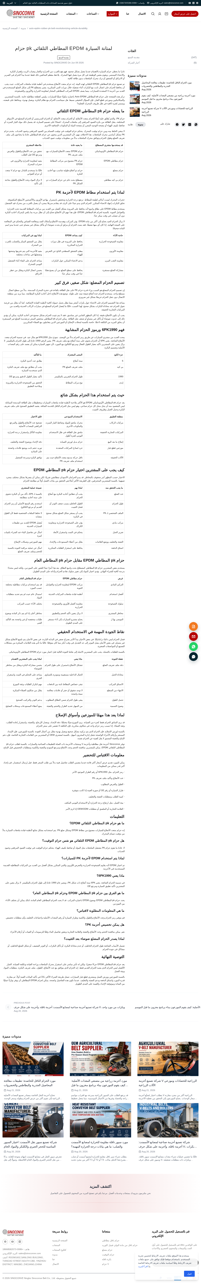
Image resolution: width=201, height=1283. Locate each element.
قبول (189, 1273)
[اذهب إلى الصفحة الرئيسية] (21, 13)
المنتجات (56, 1245)
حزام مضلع (107, 1250)
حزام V (105, 1264)
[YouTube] (189, 3)
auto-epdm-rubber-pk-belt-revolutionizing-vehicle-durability (58, 28)
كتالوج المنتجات (59, 1250)
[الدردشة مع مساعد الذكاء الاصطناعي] (193, 656)
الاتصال (55, 1264)
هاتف (16, 1249)
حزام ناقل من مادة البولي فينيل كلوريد (120, 1245)
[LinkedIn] (193, 3)
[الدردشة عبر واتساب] (193, 646)
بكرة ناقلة (106, 1259)
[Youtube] (12, 1241)
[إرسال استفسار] (193, 626)
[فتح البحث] (153, 14)
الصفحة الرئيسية (10, 28)
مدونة (23, 28)
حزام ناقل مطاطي (110, 1240)
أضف (24, 1261)
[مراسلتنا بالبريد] (193, 636)
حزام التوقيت (108, 1254)
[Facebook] (197, 3)
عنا (53, 1259)
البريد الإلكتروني (22, 1253)
